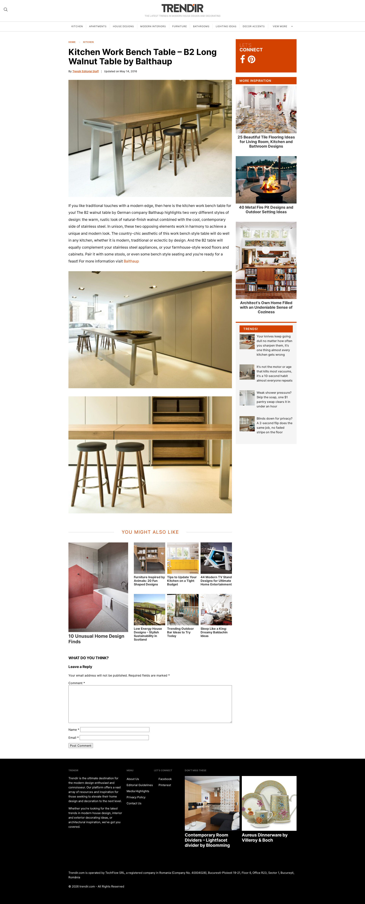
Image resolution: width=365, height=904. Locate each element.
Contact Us (134, 803)
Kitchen (77, 26)
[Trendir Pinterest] (251, 60)
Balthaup (131, 261)
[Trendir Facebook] (243, 59)
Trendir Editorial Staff (85, 71)
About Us (133, 779)
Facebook (165, 779)
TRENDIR (182, 8)
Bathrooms (201, 26)
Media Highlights (138, 791)
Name (73, 729)
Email (73, 737)
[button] (150, 138)
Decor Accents (254, 26)
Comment (76, 683)
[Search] (6, 9)
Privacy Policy (136, 797)
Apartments (98, 26)
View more (280, 26)
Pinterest (164, 785)
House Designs (123, 26)
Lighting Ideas (226, 26)
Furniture (179, 26)
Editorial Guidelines (140, 785)
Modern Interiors (153, 26)
